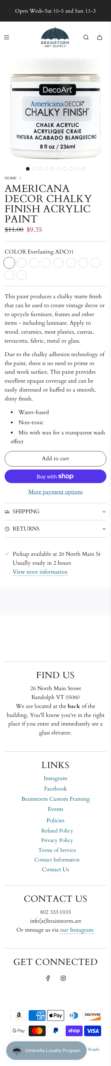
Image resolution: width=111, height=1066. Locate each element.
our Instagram (77, 930)
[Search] (86, 37)
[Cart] (99, 37)
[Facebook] (48, 978)
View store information (40, 572)
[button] (28, 169)
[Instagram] (63, 978)
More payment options (55, 492)
